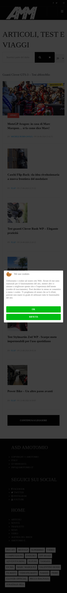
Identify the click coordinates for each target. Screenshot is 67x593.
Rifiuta (33, 317)
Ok (33, 309)
